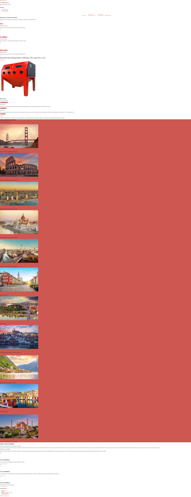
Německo (2, 264)
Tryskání (94, 15)
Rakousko (2, 380)
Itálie (1, 178)
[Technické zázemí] (3, 108)
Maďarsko (2, 235)
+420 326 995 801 (5, 10)
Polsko (1, 293)
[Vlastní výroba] (2, 113)
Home (83, 15)
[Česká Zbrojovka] (5, 493)
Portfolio (109, 15)
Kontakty (106, 15)
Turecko (1, 439)
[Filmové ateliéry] (3, 50)
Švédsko (1, 409)
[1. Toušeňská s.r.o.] (3, 0)
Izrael (1, 207)
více (0, 29)
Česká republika (3, 350)
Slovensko (2, 321)
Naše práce (1, 123)
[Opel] (3, 491)
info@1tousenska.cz (5, 11)
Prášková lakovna (90, 15)
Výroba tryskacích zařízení (101, 15)
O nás (85, 15)
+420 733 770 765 (5, 9)
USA (1, 149)
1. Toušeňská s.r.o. (4, 2)
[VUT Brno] (4, 490)
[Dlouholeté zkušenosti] (4, 102)
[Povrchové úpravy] (1, 23)
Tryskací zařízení (100, 14)
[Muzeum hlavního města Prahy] (7, 492)
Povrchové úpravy (91, 14)
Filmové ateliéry (3, 52)
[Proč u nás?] (18, 96)
